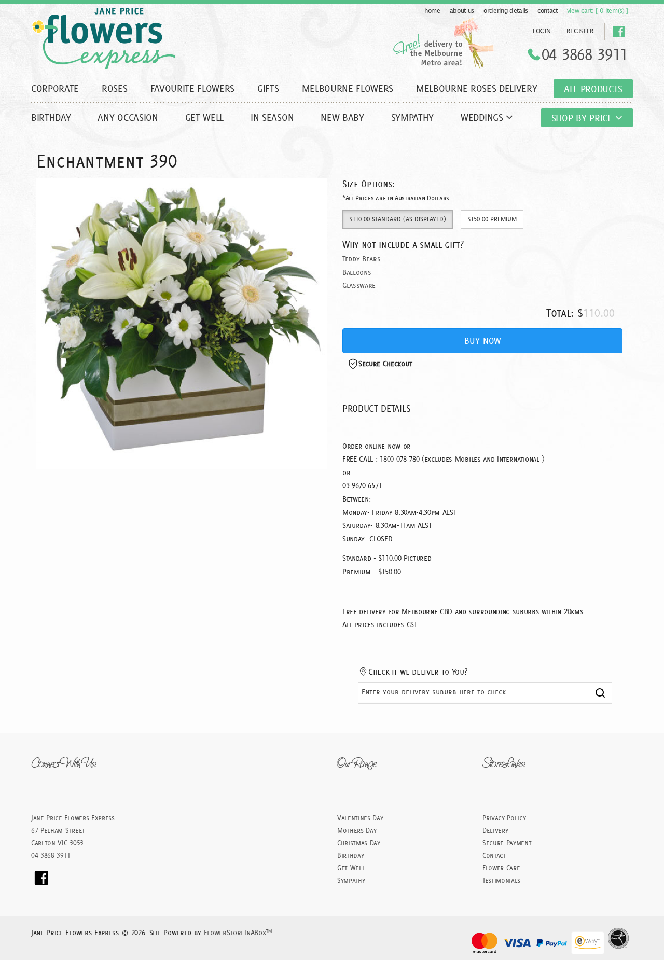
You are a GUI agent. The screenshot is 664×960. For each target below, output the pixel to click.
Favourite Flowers (192, 88)
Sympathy (412, 117)
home (432, 11)
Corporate (55, 88)
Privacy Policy (504, 818)
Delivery (495, 830)
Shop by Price (583, 118)
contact (547, 11)
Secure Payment (507, 843)
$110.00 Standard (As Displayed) (397, 219)
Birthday (51, 117)
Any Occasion (128, 117)
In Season (272, 117)
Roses (114, 88)
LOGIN (541, 31)
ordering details (505, 11)
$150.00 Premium (492, 219)
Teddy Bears (361, 258)
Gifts (268, 88)
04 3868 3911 (585, 54)
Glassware (359, 285)
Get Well (204, 117)
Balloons (356, 272)
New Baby (342, 117)
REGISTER (580, 31)
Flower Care (501, 868)
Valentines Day (360, 818)
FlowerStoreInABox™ (238, 932)
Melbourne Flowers (348, 88)
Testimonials (501, 880)
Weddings (483, 117)
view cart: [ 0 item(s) (597, 11)
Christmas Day (358, 843)
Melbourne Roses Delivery (476, 88)
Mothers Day (356, 830)
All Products (593, 88)
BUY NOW (482, 340)
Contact (494, 855)
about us (462, 11)
